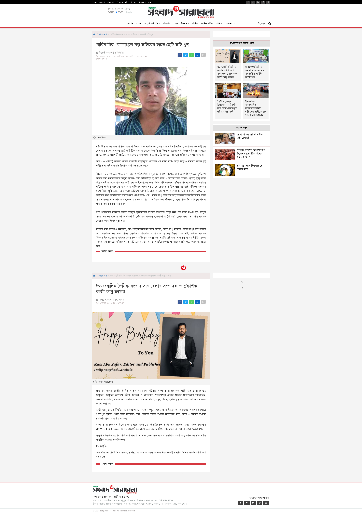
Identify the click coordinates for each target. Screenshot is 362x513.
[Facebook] (248, 2)
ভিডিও (219, 23)
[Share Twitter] (185, 55)
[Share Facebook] (179, 55)
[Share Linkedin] (197, 55)
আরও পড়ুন (241, 128)
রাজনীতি (167, 23)
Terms (133, 2)
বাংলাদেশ (149, 23)
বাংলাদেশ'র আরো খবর (242, 43)
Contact (110, 2)
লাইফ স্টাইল (207, 23)
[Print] (203, 55)
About (102, 2)
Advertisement (145, 2)
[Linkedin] (258, 2)
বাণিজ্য (195, 23)
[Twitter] (253, 2)
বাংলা (120, 12)
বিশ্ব (158, 23)
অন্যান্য (229, 23)
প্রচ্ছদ (139, 23)
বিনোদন (185, 23)
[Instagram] (263, 2)
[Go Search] (269, 23)
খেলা (176, 23)
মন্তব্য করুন (107, 251)
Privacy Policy (122, 2)
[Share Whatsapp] (191, 55)
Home (94, 2)
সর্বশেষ (130, 23)
